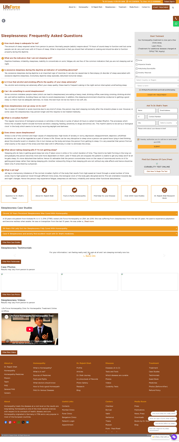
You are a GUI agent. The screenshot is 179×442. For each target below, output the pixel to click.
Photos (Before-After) (158, 386)
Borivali (109, 410)
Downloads (139, 417)
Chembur (109, 406)
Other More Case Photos (11, 294)
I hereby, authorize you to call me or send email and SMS (158, 141)
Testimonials (154, 375)
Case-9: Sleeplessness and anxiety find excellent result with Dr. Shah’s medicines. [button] (38, 234)
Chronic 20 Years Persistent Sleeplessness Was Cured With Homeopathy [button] (35, 213)
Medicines (153, 383)
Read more (89, 221)
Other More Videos (9, 352)
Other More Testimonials (11, 261)
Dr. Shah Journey (84, 375)
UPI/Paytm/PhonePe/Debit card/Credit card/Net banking (158, 90)
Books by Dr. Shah (142, 421)
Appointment (67, 425)
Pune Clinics (67, 414)
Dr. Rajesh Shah (10, 367)
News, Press (139, 414)
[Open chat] (174, 437)
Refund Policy (154, 390)
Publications (139, 410)
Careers (7, 393)
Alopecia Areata (144, 64)
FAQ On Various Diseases (43, 390)
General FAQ (9, 389)
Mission (7, 378)
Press (136, 406)
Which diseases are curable (117, 375)
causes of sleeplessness (48, 136)
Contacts (65, 406)
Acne (140, 60)
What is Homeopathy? (42, 368)
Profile (79, 368)
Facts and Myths (40, 379)
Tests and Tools (112, 372)
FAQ (6, 385)
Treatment (153, 368)
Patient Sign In (169, 1)
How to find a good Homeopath (46, 386)
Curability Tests (112, 386)
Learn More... (157, 46)
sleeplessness (59, 97)
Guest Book (154, 379)
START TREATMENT (160, 7)
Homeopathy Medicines (14, 374)
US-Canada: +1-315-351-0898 (115, 1)
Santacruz (110, 417)
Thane (108, 421)
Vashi (108, 414)
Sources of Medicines (42, 375)
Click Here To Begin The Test (157, 171)
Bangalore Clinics (69, 417)
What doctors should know (44, 383)
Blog (78, 390)
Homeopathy (9, 370)
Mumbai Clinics (68, 410)
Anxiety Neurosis (144, 73)
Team (6, 382)
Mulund (108, 425)
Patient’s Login (68, 421)
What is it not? (39, 372)
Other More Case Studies (11, 242)
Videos (108, 383)
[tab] (89, 213)
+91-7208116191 (134, 1)
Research (80, 386)
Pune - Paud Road (113, 428)
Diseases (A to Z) (113, 368)
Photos (108, 379)
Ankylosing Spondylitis (146, 68)
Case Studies (154, 372)
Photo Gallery (82, 383)
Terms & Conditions (171, 435)
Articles (80, 372)
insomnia (61, 73)
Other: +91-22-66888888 (151, 1)
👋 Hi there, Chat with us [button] (160, 437)
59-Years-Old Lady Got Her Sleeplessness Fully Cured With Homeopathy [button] (35, 228)
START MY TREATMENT (157, 95)
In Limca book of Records (87, 379)
